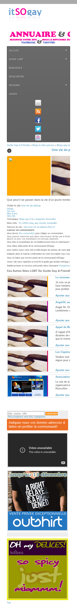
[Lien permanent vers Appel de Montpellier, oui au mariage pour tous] (27, 346)
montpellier (52, 223)
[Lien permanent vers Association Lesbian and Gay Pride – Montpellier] (27, 395)
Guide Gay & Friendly (18, 145)
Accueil (14, 50)
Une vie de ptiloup (31, 205)
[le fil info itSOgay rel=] (38, 111)
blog (31, 223)
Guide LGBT (16, 59)
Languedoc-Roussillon (45, 219)
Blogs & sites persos (43, 145)
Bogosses (15, 68)
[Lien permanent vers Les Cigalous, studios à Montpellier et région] (27, 371)
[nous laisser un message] (38, 102)
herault (42, 223)
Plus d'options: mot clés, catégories (26, 416)
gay (36, 223)
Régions (14, 85)
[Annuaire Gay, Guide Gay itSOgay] (25, 25)
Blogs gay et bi (64, 145)
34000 (25, 223)
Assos (13, 94)
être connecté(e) (27, 233)
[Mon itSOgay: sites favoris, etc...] (38, 137)
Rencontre (16, 76)
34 (20, 223)
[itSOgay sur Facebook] (38, 120)
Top (9, 602)
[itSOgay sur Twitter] (38, 129)
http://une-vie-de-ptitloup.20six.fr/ (39, 227)
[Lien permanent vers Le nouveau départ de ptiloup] (27, 296)
